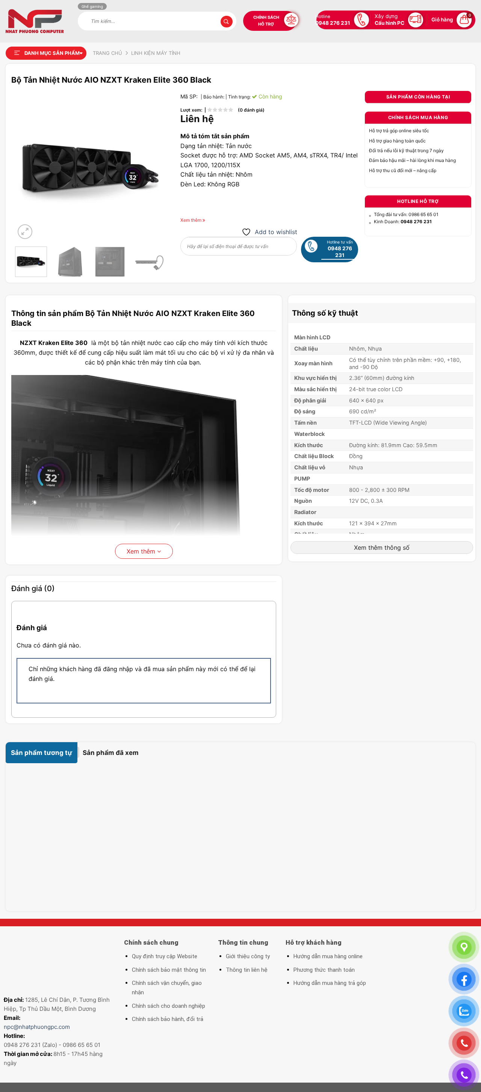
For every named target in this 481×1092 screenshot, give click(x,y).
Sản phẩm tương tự (41, 752)
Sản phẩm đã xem (111, 752)
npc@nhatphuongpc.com (37, 1026)
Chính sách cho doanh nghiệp (168, 1006)
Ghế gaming (92, 6)
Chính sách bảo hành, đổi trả (167, 1019)
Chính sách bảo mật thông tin (169, 969)
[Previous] (27, 166)
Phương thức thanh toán (324, 969)
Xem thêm (142, 551)
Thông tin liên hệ (247, 969)
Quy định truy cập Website (164, 956)
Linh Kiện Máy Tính (155, 53)
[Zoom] (25, 231)
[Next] (153, 166)
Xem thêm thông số (382, 547)
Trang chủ (107, 53)
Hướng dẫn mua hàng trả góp (329, 983)
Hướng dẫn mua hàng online (328, 956)
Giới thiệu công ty (248, 956)
